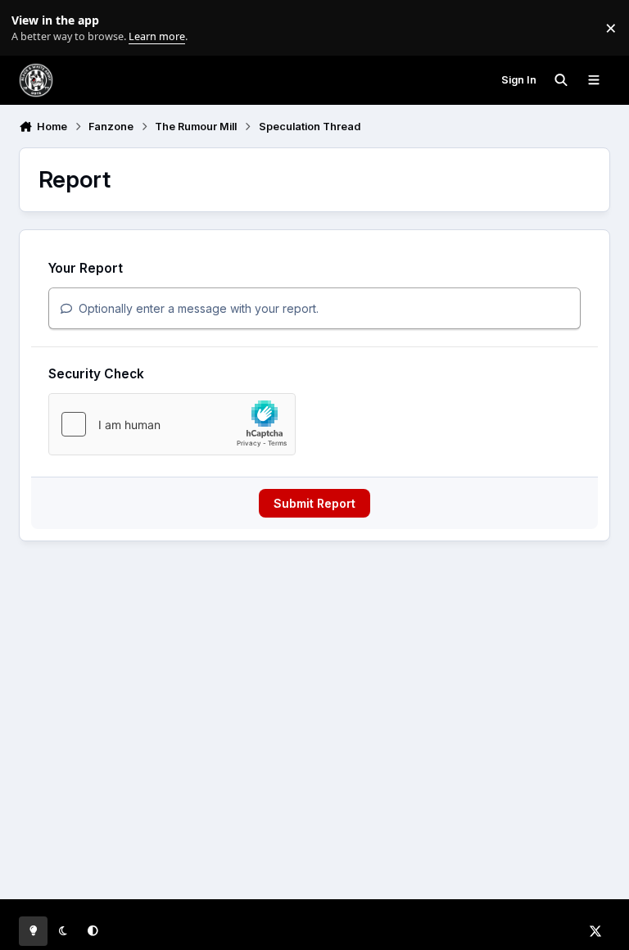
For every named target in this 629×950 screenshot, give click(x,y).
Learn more (31, 28)
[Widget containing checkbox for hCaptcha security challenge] (172, 424)
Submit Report (314, 503)
